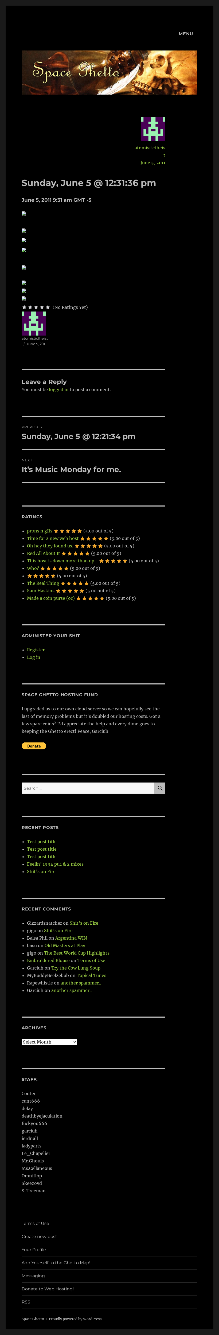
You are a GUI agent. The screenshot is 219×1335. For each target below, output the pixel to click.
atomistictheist (150, 151)
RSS (26, 1302)
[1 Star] (24, 307)
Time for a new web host (53, 538)
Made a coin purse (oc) (51, 598)
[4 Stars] (42, 307)
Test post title (42, 841)
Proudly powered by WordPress (75, 1319)
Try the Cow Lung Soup (75, 968)
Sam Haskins (40, 590)
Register (36, 649)
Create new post (39, 1236)
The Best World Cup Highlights (77, 953)
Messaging (33, 1275)
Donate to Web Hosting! (48, 1288)
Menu (186, 33)
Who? (33, 568)
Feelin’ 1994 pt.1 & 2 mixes (55, 864)
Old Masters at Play (65, 945)
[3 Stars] (36, 307)
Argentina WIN (71, 938)
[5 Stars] (47, 307)
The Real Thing (43, 583)
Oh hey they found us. (50, 545)
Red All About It (43, 553)
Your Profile (34, 1249)
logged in (59, 389)
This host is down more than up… (62, 560)
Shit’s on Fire (41, 871)
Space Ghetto (33, 1319)
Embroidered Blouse (48, 960)
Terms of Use (91, 960)
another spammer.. (81, 983)
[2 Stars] (30, 307)
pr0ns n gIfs (39, 531)
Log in (33, 657)
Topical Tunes (91, 975)
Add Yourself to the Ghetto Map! (56, 1262)
